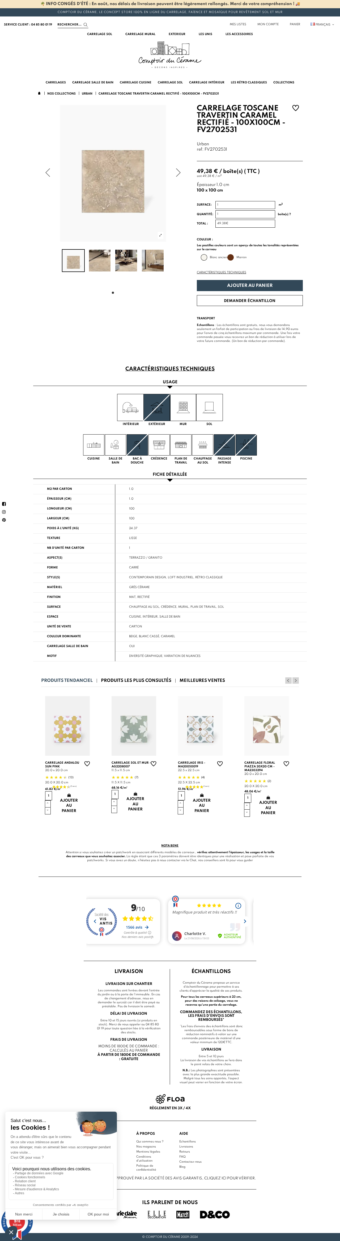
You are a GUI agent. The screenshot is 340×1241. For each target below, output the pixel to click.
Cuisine (135, 616)
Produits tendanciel (67, 681)
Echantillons (187, 1141)
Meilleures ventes (202, 681)
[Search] (86, 25)
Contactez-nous (190, 1161)
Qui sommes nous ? (150, 1141)
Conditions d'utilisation (144, 1158)
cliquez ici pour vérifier (229, 1178)
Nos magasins (146, 1146)
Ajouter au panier (250, 285)
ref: (200, 150)
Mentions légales (148, 1151)
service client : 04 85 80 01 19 (28, 24)
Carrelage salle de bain (67, 646)
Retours (184, 1151)
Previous (288, 680)
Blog (182, 1166)
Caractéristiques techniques (221, 272)
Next (295, 680)
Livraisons (186, 1146)
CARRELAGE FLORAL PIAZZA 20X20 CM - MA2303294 (259, 766)
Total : (202, 223)
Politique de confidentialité (146, 1167)
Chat (193, 860)
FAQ (182, 1156)
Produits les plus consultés (136, 681)
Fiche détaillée (170, 475)
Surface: (204, 204)
